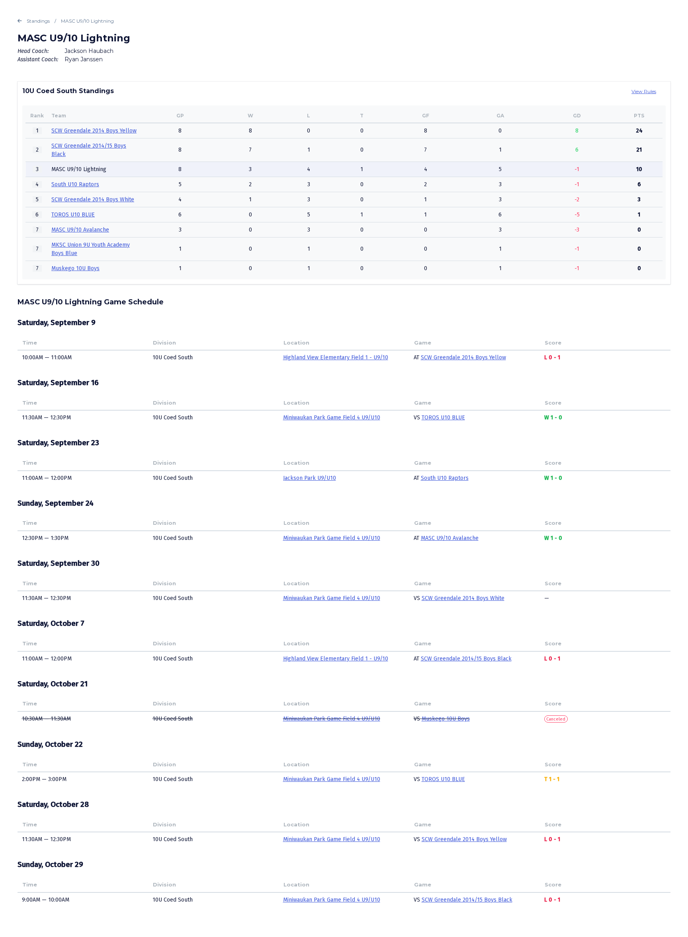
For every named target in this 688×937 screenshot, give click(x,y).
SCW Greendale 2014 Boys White (92, 199)
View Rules (643, 91)
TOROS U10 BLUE (73, 214)
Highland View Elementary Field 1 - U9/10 (335, 357)
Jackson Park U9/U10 (309, 478)
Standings (38, 21)
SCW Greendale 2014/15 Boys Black (466, 658)
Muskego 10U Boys (75, 268)
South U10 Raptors (75, 184)
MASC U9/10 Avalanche (80, 229)
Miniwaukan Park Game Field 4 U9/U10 (331, 417)
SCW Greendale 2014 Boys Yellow (94, 130)
